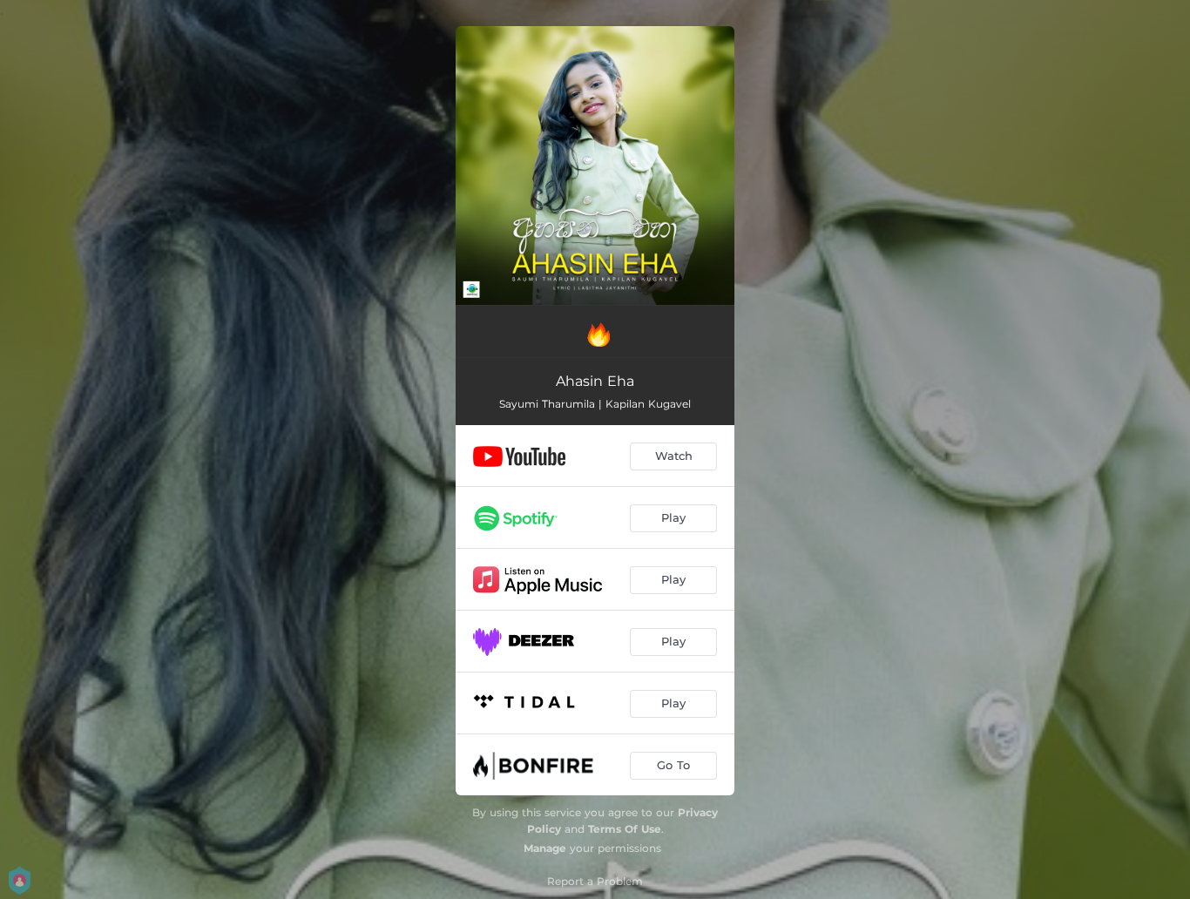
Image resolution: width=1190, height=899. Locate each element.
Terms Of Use (624, 828)
